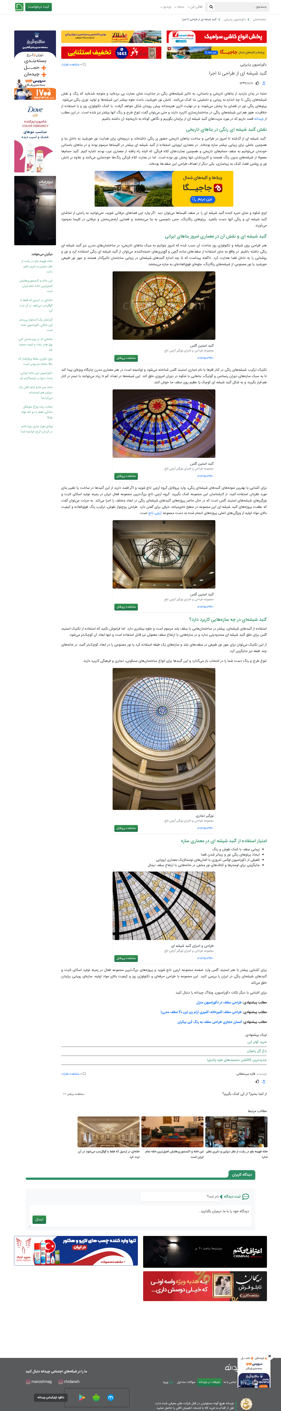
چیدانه (259, 119)
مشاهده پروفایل (126, 358)
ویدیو (167, 7)
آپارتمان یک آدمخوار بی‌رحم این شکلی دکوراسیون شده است (36, 325)
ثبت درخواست (38, 7)
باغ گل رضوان (257, 1051)
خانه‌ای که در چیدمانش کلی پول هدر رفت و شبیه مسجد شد (35, 345)
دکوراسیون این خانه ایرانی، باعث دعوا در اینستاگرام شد (35, 376)
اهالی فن (196, 7)
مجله (180, 7)
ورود (166, 1382)
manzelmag (41, 1382)
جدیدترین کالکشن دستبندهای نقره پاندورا (237, 1060)
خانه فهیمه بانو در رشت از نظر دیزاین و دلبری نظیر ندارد (36, 266)
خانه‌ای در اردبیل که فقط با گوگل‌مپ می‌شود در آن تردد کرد (35, 305)
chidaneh (71, 1382)
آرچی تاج (155, 513)
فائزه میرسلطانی (245, 1074)
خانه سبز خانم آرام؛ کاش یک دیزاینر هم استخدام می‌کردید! (35, 393)
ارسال (39, 1220)
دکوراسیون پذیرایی (253, 65)
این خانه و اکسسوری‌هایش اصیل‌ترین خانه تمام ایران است (35, 286)
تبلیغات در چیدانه (209, 1382)
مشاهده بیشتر (75, 1094)
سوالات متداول (186, 1382)
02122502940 (205, 358)
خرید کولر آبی (257, 1042)
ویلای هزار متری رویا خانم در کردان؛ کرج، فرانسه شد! (36, 429)
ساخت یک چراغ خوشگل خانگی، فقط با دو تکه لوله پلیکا (36, 412)
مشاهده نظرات (70, 64)
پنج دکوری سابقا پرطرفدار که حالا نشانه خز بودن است (35, 361)
